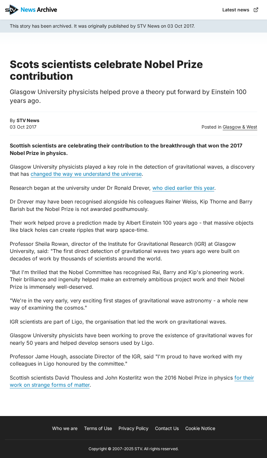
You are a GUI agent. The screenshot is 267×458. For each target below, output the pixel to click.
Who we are (64, 428)
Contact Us (167, 428)
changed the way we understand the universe (86, 174)
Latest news (235, 9)
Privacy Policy (133, 428)
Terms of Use (98, 428)
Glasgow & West (240, 127)
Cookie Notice (200, 428)
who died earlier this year (183, 188)
